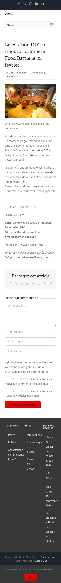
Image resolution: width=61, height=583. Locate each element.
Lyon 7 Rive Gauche (18, 72)
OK (30, 577)
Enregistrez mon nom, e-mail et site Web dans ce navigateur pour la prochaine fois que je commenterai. (28, 367)
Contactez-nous (48, 557)
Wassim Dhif (41, 560)
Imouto (28, 155)
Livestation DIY (39, 150)
